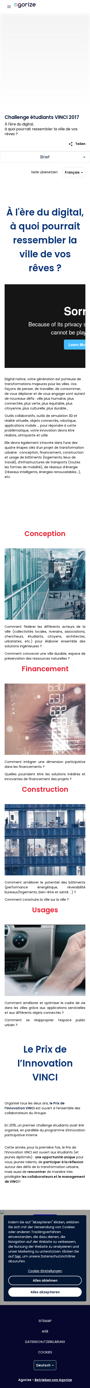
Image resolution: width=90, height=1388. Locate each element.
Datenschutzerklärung (45, 1341)
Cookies (45, 1352)
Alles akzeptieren (45, 1292)
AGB (45, 1331)
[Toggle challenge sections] (45, 157)
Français (72, 172)
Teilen (76, 143)
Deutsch (43, 1365)
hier (18, 1256)
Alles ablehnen (45, 1280)
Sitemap (45, 1321)
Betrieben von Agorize (53, 1380)
